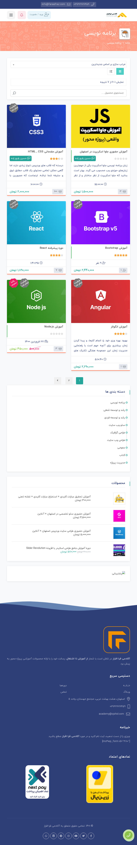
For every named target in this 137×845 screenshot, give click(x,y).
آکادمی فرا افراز (52, 826)
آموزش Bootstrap (116, 248)
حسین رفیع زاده (83, 158)
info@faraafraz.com (53, 4)
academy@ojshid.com (111, 714)
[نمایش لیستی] (111, 71)
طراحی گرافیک (117, 432)
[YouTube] (76, 836)
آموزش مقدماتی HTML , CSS (45, 152)
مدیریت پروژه (117, 462)
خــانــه (126, 685)
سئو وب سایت (117, 425)
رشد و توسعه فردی (114, 417)
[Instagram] (68, 836)
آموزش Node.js (53, 327)
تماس (63, 692)
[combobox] (68, 64)
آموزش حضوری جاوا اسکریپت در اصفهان (103, 152)
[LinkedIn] (53, 836)
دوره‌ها (63, 685)
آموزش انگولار (119, 327)
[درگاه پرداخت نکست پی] (37, 782)
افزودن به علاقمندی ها (122, 143)
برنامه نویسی (117, 402)
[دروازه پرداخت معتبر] (99, 784)
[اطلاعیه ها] (22, 15)
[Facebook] (91, 836)
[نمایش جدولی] (120, 71)
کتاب (122, 455)
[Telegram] (61, 836)
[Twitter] (83, 836)
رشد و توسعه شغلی (114, 410)
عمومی (121, 447)
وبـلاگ (126, 692)
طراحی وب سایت (116, 440)
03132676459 (81, 4)
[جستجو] (14, 93)
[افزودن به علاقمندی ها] (100, 126)
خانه (127, 43)
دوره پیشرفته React (51, 248)
